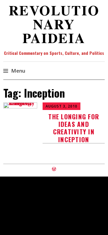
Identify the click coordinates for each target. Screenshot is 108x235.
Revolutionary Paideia (54, 24)
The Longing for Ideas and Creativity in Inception (73, 128)
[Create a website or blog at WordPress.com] (54, 169)
